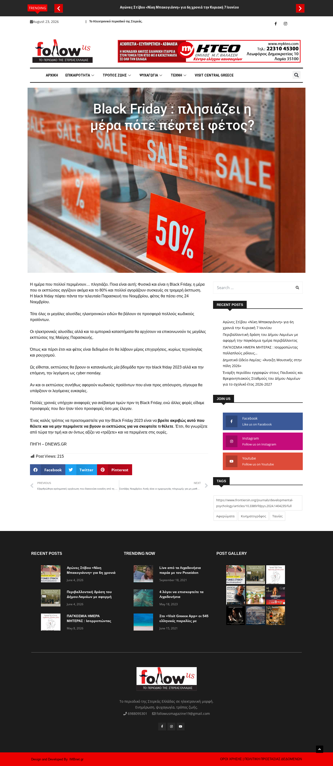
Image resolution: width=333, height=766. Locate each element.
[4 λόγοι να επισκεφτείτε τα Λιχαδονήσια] (145, 598)
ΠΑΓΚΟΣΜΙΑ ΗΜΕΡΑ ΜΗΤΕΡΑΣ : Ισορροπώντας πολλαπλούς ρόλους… (260, 350)
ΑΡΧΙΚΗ (52, 75)
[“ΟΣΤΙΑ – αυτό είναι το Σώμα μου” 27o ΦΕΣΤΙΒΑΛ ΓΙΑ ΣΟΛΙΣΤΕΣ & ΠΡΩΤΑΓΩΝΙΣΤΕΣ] (235, 623)
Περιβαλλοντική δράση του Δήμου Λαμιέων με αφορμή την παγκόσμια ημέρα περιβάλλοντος (260, 337)
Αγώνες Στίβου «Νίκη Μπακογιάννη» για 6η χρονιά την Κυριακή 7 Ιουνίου (179, 7)
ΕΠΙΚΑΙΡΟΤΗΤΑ (77, 75)
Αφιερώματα (225, 516)
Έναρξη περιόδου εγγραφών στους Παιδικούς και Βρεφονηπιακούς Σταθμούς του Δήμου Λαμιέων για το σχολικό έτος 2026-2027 (263, 378)
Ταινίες (277, 516)
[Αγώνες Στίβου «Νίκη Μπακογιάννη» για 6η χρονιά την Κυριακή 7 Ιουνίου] (52, 574)
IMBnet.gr (76, 759)
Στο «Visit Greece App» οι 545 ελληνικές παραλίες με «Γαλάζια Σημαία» (183, 621)
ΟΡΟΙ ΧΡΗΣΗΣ (231, 759)
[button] (58, 8)
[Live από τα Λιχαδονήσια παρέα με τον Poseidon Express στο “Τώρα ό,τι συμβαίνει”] (145, 574)
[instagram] (285, 23)
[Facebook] (275, 23)
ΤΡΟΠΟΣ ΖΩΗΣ (115, 75)
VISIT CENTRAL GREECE (214, 75)
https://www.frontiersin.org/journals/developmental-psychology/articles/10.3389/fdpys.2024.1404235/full (254, 503)
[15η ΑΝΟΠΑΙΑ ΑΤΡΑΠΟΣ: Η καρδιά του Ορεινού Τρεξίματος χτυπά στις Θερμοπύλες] (275, 623)
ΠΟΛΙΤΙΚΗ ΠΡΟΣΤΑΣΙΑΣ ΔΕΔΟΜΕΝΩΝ (273, 759)
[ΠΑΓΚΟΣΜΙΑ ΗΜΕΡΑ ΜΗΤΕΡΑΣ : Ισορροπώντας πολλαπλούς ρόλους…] (52, 623)
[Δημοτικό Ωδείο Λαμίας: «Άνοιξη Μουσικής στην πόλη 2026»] (235, 603)
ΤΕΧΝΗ (176, 75)
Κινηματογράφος (253, 516)
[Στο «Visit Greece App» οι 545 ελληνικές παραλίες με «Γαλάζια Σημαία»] (145, 623)
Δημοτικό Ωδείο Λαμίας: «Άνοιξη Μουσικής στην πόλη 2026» (262, 363)
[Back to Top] (319, 749)
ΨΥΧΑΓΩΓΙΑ (148, 75)
